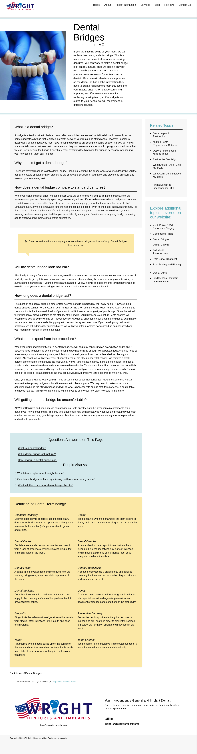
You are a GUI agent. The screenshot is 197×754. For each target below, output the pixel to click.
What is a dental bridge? (32, 448)
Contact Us (185, 5)
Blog (157, 5)
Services (145, 5)
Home (96, 5)
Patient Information (125, 5)
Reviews (169, 5)
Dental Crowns (161, 245)
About (107, 5)
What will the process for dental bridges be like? (45, 485)
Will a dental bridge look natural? (37, 454)
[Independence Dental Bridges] (33, 99)
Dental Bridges (33, 673)
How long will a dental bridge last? (37, 460)
